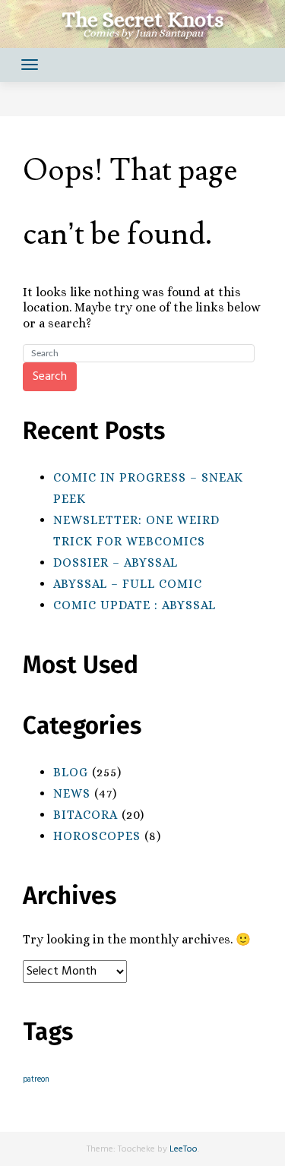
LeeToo (183, 1149)
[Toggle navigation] (29, 64)
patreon (36, 1079)
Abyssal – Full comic (127, 584)
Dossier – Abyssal (115, 562)
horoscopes (97, 836)
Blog (70, 772)
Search (50, 377)
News (71, 793)
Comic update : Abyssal (134, 605)
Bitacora (85, 814)
